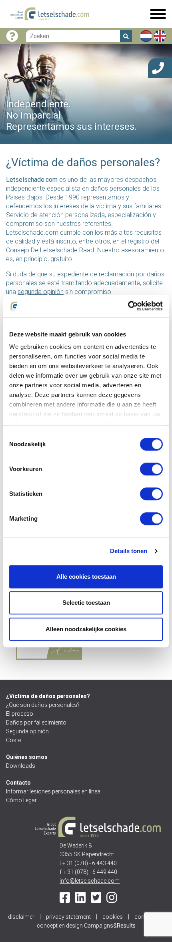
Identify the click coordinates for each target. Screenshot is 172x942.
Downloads (20, 766)
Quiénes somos (27, 757)
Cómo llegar (21, 800)
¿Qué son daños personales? (43, 705)
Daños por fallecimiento (36, 722)
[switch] (151, 469)
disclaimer (21, 917)
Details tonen (128, 550)
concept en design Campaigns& (86, 925)
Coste (13, 740)
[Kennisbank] (12, 36)
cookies (112, 917)
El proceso (19, 714)
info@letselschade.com (90, 881)
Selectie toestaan (86, 602)
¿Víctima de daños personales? (48, 696)
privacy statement (68, 917)
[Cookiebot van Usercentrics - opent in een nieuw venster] (128, 306)
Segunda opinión (27, 731)
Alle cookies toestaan (86, 576)
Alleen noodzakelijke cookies (86, 629)
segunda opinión (41, 292)
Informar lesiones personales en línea (53, 791)
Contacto (18, 782)
